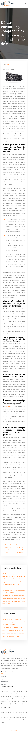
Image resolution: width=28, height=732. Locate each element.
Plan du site (14, 731)
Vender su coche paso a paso (10, 636)
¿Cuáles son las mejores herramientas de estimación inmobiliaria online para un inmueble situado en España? (13, 576)
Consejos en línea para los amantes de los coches (19, 548)
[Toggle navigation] (25, 4)
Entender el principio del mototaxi (12, 627)
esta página (8, 406)
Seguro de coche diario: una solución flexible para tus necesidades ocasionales (13, 584)
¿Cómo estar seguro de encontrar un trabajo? (8, 548)
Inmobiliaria (4, 682)
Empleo (3, 679)
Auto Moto (7, 64)
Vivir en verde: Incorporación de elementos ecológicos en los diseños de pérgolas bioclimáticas (13, 621)
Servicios (3, 684)
